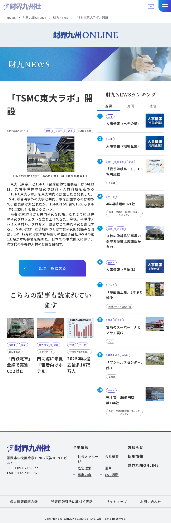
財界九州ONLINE (34, 17)
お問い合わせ (150, 501)
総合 (153, 105)
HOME (11, 17)
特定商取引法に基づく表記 (72, 501)
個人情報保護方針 (24, 501)
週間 (108, 105)
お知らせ (135, 447)
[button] (164, 6)
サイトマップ (116, 501)
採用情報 (135, 456)
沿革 (108, 467)
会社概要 (112, 456)
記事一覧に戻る (52, 268)
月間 (130, 105)
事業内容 (85, 474)
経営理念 (85, 467)
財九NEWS (60, 17)
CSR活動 (111, 474)
